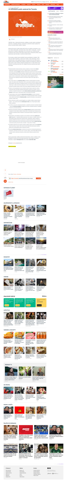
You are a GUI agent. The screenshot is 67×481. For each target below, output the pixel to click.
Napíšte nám (7, 475)
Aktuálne (18, 7)
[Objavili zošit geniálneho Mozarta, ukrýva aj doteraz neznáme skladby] (8, 282)
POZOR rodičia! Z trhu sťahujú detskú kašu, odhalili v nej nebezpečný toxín (19, 416)
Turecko (14, 174)
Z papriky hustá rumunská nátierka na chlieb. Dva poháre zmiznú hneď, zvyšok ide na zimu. (41, 341)
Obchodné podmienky (23, 472)
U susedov (23, 4)
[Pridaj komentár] (5, 170)
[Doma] (49, 68)
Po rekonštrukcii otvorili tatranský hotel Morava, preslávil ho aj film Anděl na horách (30, 214)
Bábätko (27, 419)
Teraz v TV (50, 58)
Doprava (47, 4)
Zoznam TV (8, 365)
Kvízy (43, 4)
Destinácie (53, 4)
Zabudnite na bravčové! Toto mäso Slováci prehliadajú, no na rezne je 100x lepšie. (19, 341)
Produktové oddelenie (37, 470)
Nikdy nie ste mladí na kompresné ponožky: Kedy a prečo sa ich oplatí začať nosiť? (30, 396)
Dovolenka (19, 174)
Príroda (38, 4)
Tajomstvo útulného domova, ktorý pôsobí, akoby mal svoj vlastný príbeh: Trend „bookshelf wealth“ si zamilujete (19, 397)
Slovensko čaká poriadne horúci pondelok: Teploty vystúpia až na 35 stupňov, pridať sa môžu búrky (55, 39)
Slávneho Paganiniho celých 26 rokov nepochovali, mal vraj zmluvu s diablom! (19, 288)
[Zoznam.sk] (49, 473)
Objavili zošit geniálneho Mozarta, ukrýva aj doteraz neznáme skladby (8, 288)
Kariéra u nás (7, 474)
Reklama (21, 468)
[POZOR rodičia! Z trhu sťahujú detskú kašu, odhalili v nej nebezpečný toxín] (19, 410)
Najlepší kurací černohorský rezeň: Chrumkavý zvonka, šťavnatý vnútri (18, 356)
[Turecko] (8, 193)
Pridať (39, 178)
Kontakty (35, 468)
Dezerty (5, 358)
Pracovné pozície (9, 296)
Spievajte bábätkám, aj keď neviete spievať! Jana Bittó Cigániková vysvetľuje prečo (30, 416)
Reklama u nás (22, 470)
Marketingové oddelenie (37, 474)
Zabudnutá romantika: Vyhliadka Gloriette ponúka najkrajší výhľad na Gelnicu (55, 21)
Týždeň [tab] (61, 11)
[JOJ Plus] (49, 71)
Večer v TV (56, 58)
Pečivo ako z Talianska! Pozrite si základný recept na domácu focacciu (41, 356)
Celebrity (5, 419)
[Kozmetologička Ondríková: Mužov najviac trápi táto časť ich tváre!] (39, 371)
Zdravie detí (16, 419)
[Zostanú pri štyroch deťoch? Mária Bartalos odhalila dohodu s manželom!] (8, 410)
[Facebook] (48, 468)
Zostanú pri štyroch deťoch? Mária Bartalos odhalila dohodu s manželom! (8, 416)
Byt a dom (16, 400)
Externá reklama (22, 471)
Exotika (33, 4)
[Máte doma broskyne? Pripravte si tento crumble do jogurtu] (8, 350)
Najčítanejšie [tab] (51, 11)
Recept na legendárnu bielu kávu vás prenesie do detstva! (30, 356)
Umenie (5, 290)
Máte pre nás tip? (36, 475)
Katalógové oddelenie (37, 472)
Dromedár (15, 7)
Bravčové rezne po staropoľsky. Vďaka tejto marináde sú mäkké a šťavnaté (8, 341)
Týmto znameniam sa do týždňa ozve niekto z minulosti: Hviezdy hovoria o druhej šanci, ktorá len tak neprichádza (8, 322)
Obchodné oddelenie (37, 471)
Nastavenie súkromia (9, 472)
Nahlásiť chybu (10, 182)
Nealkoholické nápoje (28, 358)
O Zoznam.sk (8, 468)
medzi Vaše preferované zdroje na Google (22, 178)
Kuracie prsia (16, 359)
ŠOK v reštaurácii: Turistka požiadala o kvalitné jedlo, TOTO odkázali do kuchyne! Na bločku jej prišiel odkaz (55, 46)
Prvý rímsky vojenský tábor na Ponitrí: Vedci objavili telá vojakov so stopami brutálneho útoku (19, 215)
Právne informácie (8, 470)
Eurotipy (29, 4)
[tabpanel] (55, 21)
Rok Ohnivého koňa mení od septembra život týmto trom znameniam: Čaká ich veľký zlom (41, 322)
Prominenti (20, 379)
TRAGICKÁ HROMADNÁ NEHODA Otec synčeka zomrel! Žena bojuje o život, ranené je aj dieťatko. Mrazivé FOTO (55, 54)
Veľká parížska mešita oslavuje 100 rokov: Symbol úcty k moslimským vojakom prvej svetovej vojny (30, 269)
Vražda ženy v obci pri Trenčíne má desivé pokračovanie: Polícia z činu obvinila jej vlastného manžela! (56, 50)
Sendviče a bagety (39, 358)
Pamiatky (5, 271)
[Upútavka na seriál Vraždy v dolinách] (25, 371)
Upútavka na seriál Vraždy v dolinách (25, 377)
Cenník (21, 474)
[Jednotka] (49, 65)
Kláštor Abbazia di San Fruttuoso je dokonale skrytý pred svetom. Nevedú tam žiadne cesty (19, 269)
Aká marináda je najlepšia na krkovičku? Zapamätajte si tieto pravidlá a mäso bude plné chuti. (30, 342)
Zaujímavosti (7, 4)
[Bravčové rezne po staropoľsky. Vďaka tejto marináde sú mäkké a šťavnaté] (8, 335)
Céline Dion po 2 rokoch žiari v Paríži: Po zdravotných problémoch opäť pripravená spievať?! (56, 42)
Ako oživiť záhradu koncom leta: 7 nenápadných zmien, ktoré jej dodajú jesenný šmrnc (41, 397)
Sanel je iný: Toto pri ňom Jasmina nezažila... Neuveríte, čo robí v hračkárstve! (41, 416)
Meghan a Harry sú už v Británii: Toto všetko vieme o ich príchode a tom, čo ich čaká (19, 322)
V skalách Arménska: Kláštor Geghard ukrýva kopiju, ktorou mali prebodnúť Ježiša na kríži (41, 269)
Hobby (37, 400)
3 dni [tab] (57, 11)
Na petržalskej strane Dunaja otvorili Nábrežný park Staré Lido (41, 214)
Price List (21, 475)
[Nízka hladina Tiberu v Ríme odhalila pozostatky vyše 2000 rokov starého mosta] (8, 262)
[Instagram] (50, 468)
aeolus (14, 143)
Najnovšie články (52, 35)
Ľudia (15, 291)
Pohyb (26, 399)
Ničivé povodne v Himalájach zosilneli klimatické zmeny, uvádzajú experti (56, 28)
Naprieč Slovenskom (15, 4)
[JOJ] (49, 63)
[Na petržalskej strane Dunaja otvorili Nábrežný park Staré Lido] (41, 208)
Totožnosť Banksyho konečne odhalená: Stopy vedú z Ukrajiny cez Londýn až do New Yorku (30, 288)
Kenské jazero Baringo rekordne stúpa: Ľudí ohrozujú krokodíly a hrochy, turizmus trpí (56, 17)
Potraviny (5, 399)
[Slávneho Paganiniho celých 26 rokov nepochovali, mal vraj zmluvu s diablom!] (19, 282)
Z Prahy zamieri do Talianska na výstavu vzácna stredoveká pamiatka (56, 14)
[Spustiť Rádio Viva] (55, 7)
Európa (4, 199)
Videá (58, 4)
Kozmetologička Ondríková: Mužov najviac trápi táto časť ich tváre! (39, 378)
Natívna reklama (22, 476)
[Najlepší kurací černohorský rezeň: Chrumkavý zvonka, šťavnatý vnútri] (19, 350)
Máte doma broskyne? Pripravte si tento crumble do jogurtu (8, 356)
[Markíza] (49, 60)
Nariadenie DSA (8, 476)
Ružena (44, 1)
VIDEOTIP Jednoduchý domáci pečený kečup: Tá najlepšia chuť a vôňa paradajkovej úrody (8, 396)
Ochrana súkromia (8, 471)
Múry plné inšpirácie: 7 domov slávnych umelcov (56, 25)
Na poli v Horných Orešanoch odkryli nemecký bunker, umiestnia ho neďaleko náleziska (8, 215)
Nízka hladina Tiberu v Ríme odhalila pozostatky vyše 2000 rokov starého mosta (8, 269)
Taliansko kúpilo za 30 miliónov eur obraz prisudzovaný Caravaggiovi (41, 288)
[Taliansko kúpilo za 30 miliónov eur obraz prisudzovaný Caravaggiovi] (41, 282)
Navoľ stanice (49, 74)
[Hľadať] (62, 4)
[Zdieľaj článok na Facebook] (5, 173)
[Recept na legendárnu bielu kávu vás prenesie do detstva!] (30, 350)
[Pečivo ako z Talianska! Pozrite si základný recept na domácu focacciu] (41, 350)
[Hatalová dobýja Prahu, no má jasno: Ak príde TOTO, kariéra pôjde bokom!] (11, 371)
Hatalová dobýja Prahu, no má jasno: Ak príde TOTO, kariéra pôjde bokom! (11, 378)
